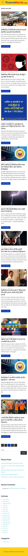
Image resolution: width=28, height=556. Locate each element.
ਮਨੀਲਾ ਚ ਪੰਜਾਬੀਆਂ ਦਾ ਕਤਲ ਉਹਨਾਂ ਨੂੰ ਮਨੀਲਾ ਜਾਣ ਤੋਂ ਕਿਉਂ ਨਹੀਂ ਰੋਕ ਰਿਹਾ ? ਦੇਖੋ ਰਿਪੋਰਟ (12, 126)
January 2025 (6, 515)
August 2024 (6, 525)
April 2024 (5, 532)
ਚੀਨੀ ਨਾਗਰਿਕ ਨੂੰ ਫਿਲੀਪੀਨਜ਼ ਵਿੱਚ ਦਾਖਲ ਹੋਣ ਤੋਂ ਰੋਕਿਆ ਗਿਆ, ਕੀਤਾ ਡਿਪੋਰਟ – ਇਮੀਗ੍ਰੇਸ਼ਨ (13, 167)
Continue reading (5, 46)
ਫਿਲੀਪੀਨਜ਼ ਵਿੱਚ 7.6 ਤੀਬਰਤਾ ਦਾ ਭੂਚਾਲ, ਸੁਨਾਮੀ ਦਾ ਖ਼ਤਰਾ (13, 477)
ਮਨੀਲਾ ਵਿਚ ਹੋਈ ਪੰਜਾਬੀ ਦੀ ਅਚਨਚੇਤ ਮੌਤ (9, 474)
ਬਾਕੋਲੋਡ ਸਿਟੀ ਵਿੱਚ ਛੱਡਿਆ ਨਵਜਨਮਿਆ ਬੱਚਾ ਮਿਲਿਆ (12, 463)
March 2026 (5, 499)
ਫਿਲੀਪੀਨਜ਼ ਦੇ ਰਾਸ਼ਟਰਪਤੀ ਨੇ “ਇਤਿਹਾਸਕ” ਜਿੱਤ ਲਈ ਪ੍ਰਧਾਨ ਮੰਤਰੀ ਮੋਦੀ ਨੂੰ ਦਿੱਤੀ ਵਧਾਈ (13, 292)
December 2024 (6, 517)
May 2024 (5, 530)
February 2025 (6, 513)
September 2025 (7, 503)
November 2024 (6, 519)
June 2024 (5, 528)
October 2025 (6, 501)
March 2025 (5, 511)
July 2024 (5, 527)
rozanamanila (10, 28)
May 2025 (5, 507)
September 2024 (7, 523)
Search (2, 450)
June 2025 (5, 505)
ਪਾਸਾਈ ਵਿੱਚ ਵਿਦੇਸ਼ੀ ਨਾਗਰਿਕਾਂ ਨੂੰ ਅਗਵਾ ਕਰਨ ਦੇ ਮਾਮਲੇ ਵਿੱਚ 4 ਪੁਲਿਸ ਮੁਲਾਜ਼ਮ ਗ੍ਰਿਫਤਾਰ (12, 420)
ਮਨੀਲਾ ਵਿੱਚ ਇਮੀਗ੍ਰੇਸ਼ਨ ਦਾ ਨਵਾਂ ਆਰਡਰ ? (17, 488)
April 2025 (5, 509)
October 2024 (6, 521)
